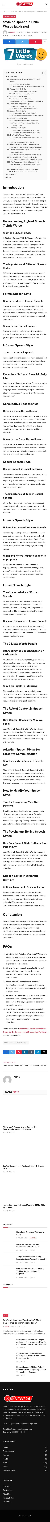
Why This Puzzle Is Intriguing (23, 142)
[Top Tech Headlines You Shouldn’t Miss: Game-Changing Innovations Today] (25, 1304)
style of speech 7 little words (15, 1043)
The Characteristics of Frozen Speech (26, 130)
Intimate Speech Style (18, 118)
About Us (6, 1494)
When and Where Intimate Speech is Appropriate (26, 124)
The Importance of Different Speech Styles (28, 86)
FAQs (8, 177)
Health (5, 1459)
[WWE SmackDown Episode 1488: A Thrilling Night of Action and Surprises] (8, 1271)
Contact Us (7, 1490)
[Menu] (4, 4)
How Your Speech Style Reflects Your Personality (27, 166)
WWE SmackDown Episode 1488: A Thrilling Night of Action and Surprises (30, 1271)
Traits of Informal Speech (22, 99)
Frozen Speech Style (18, 128)
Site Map (6, 1486)
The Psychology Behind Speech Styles (25, 162)
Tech (5, 1315)
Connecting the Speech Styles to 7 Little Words (27, 139)
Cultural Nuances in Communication (26, 172)
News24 (28, 1516)
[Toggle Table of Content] (41, 73)
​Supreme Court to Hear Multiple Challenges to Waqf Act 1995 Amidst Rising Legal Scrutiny (30, 1355)
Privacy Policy (8, 1498)
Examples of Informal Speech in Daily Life (28, 101)
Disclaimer (7, 1502)
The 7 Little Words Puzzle (20, 135)
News (5, 1463)
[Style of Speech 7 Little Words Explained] (25, 61)
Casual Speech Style (18, 111)
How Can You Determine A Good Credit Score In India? (24, 1066)
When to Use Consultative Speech (25, 108)
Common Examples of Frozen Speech (26, 132)
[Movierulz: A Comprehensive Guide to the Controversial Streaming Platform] (25, 1111)
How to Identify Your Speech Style (23, 157)
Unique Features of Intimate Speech (25, 120)
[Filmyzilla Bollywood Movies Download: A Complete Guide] (8, 1247)
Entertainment (9, 16)
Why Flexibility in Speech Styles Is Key (27, 154)
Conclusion (11, 174)
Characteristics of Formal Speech (25, 91)
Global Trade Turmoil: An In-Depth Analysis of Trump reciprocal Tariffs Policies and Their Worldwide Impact (31, 1342)
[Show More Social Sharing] (44, 41)
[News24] (25, 4)
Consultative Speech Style (20, 104)
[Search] (46, 4)
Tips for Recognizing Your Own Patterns (27, 159)
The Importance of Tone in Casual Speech (28, 115)
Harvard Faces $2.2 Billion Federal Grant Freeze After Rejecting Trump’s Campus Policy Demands (31, 1369)
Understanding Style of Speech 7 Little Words (25, 80)
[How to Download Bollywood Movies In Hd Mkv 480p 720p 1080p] (25, 1189)
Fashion (6, 1455)
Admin (12, 32)
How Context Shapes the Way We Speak (27, 147)
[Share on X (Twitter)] (22, 41)
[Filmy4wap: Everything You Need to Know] (8, 1235)
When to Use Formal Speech (23, 94)
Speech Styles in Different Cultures (24, 169)
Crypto (5, 1447)
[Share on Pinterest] (35, 41)
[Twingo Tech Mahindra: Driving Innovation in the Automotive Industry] (8, 1259)
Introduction (11, 76)
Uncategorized (9, 1471)
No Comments (17, 35)
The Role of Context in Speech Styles (24, 145)
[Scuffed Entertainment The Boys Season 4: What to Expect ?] (25, 1150)
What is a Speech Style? (21, 84)
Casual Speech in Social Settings (24, 113)
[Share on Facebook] (9, 41)
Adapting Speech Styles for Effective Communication (25, 151)
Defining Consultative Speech (23, 106)
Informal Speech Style (18, 96)
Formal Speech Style (18, 89)
